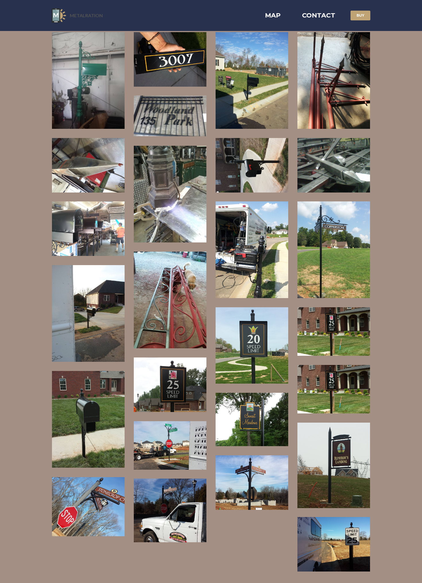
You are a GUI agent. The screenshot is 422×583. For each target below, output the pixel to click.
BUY (360, 15)
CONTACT (318, 15)
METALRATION (86, 15)
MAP (272, 15)
